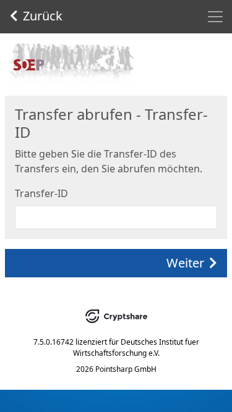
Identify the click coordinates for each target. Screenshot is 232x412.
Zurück (42, 15)
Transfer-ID (41, 193)
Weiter (185, 262)
